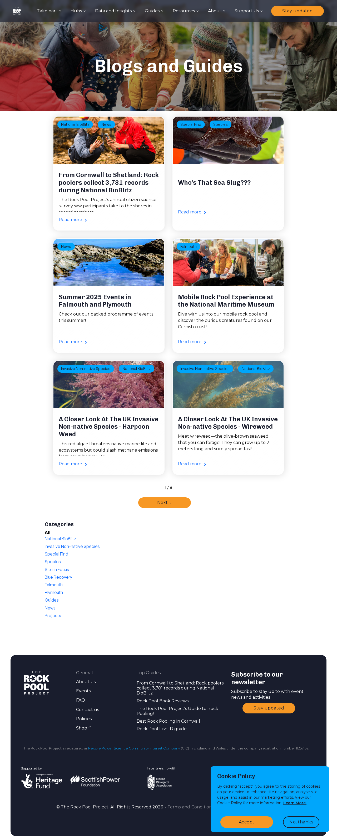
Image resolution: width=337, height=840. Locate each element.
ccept (247, 821)
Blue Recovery (58, 577)
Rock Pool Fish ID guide (162, 728)
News (106, 124)
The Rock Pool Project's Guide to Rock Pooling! (177, 711)
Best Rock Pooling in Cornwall (168, 721)
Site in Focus (57, 569)
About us (86, 681)
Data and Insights (113, 10)
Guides (152, 10)
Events (83, 690)
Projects (53, 615)
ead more (73, 219)
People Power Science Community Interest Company (134, 748)
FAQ (80, 700)
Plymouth (54, 592)
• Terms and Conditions (189, 806)
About (214, 10)
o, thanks (301, 821)
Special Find (190, 124)
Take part (47, 10)
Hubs (76, 10)
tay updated (297, 10)
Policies (84, 718)
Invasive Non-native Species (85, 368)
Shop (83, 728)
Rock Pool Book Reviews (163, 700)
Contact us (87, 709)
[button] (48, 11)
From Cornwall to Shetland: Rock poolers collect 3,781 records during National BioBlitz (180, 688)
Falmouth (188, 246)
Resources (184, 10)
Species (220, 124)
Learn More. (294, 803)
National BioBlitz (75, 124)
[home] (17, 11)
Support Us (247, 10)
